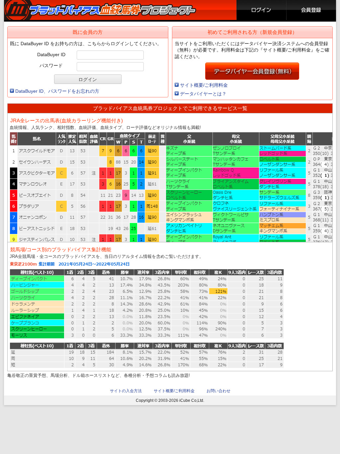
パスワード (51, 65)
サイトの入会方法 (126, 391)
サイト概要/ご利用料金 (204, 85)
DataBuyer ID (51, 54)
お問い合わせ (218, 391)
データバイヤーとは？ (203, 93)
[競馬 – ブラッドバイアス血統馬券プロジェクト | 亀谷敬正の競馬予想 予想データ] (102, 10)
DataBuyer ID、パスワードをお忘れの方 (57, 91)
